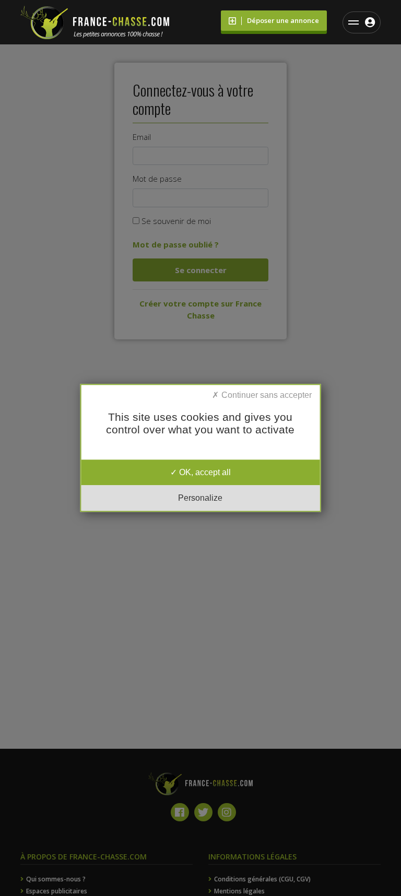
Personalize (200, 498)
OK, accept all (204, 472)
